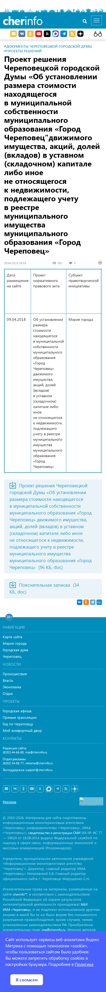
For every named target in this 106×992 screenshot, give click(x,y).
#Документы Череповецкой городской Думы (48, 46)
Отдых (8, 693)
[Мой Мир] (99, 602)
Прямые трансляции (20, 717)
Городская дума (15, 649)
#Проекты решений (23, 50)
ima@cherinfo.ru (36, 752)
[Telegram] (92, 602)
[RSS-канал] (66, 788)
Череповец (12, 656)
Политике (84, 964)
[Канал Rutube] (47, 34)
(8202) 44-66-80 (13, 752)
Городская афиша (17, 710)
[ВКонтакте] (79, 602)
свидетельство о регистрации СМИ (54, 833)
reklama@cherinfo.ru (39, 763)
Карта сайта (12, 636)
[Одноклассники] (86, 602)
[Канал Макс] (55, 34)
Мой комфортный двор (22, 730)
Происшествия (15, 673)
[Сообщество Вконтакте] (14, 788)
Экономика (12, 686)
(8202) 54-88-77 (13, 763)
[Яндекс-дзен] (74, 789)
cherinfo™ (20, 894)
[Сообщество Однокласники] (30, 34)
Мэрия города (15, 643)
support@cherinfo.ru (39, 770)
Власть (8, 680)
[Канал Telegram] (57, 788)
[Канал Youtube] (38, 34)
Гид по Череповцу (18, 724)
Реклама (9, 801)
